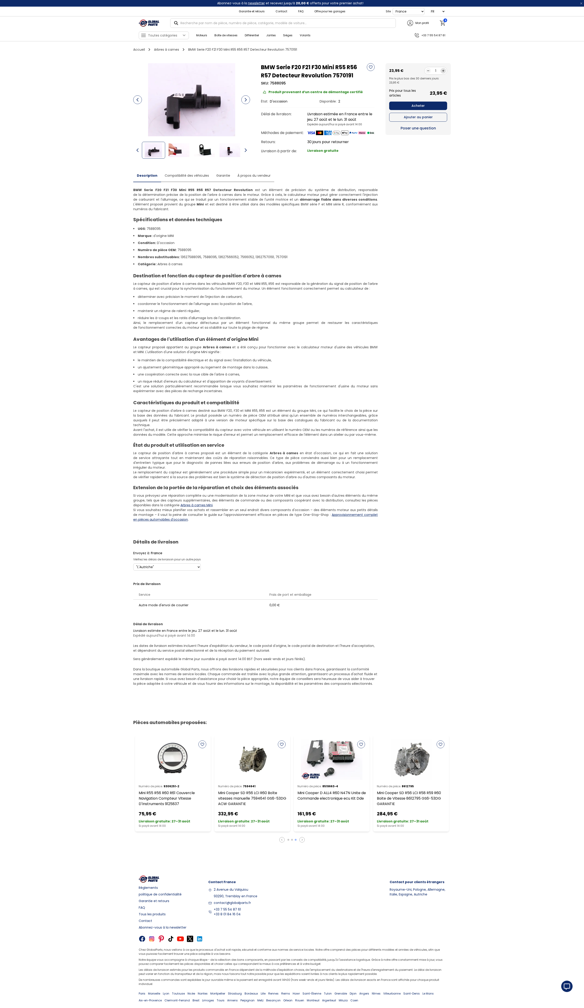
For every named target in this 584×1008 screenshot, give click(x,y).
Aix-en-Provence (150, 1000)
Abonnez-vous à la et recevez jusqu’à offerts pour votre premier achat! (290, 3)
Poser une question (418, 128)
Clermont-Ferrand (177, 1000)
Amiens (232, 1000)
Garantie (223, 175)
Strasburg (235, 993)
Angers (364, 993)
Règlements (148, 887)
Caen (354, 1000)
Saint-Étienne (311, 993)
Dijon (353, 993)
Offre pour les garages (329, 11)
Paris (142, 993)
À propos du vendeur (254, 175)
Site (388, 11)
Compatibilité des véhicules (187, 175)
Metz (260, 1000)
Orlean (287, 1000)
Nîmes (376, 993)
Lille (263, 993)
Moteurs (201, 35)
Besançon (273, 1000)
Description (147, 175)
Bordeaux (251, 993)
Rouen (299, 1000)
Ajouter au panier (418, 117)
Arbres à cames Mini (196, 505)
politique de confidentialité (160, 894)
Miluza (343, 1000)
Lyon (166, 993)
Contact (281, 11)
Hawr (296, 993)
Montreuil (313, 1000)
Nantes (203, 993)
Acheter (418, 105)
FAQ (300, 11)
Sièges (287, 35)
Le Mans (428, 993)
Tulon (328, 993)
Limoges (208, 1000)
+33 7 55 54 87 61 (227, 909)
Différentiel (252, 35)
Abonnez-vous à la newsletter (162, 927)
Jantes (271, 35)
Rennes (273, 993)
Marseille (154, 993)
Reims (285, 993)
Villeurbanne (392, 993)
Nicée (191, 993)
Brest (196, 1000)
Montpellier (217, 993)
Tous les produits (152, 914)
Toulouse (178, 993)
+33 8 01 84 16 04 (227, 914)
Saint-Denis (411, 993)
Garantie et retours (252, 11)
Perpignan (247, 1000)
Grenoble (340, 993)
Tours (220, 1000)
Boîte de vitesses (225, 35)
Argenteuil (329, 1000)
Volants (305, 35)
